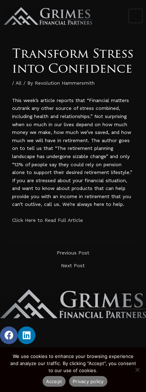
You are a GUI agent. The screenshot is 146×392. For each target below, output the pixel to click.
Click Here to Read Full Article (47, 220)
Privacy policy (88, 381)
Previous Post (73, 253)
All (19, 83)
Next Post (73, 265)
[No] (137, 369)
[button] (136, 16)
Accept (54, 381)
